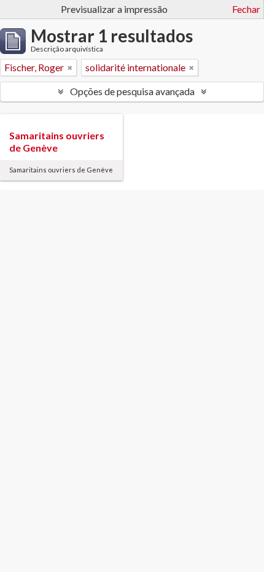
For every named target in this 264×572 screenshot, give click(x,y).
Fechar (246, 9)
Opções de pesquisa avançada (132, 91)
